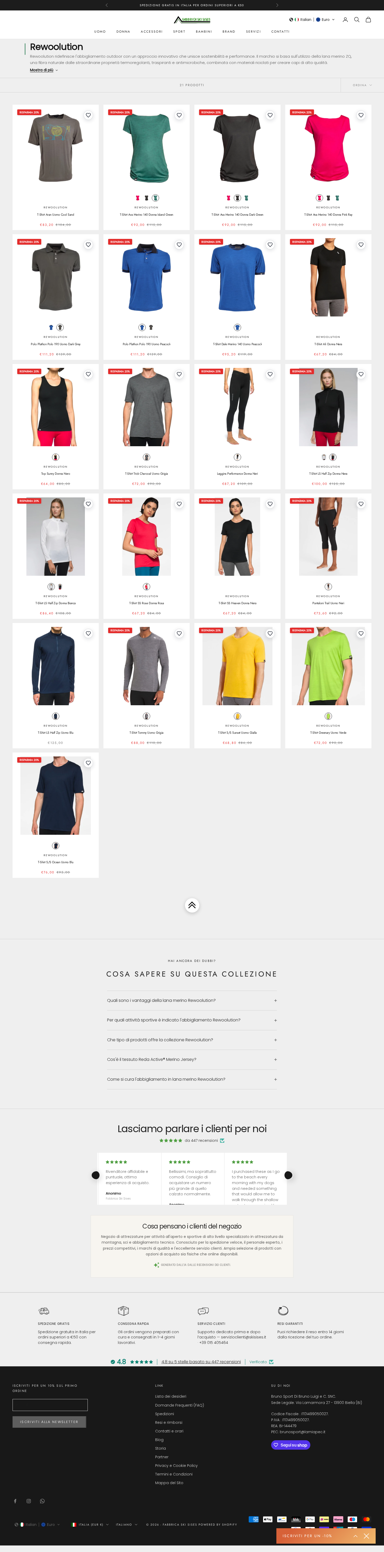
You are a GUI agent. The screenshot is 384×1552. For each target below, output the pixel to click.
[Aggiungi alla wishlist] (88, 115)
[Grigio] (146, 198)
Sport (179, 31)
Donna (124, 31)
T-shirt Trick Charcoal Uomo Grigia (146, 473)
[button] (312, 19)
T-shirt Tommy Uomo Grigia (147, 732)
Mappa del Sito (169, 1482)
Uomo (100, 31)
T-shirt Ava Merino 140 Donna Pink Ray (328, 214)
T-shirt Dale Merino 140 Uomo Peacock (237, 344)
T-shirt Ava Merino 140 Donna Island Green (146, 214)
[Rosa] (137, 198)
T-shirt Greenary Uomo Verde (328, 732)
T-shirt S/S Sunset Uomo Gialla (237, 732)
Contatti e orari (169, 1431)
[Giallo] (237, 716)
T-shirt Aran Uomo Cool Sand (55, 214)
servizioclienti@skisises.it (243, 1337)
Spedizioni (164, 1413)
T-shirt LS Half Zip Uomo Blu (55, 732)
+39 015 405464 (213, 1342)
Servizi (253, 31)
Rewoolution (56, 207)
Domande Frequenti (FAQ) (179, 1405)
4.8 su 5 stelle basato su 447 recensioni (201, 1362)
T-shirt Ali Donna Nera (328, 344)
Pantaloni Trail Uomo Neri (328, 603)
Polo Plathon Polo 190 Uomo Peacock (147, 344)
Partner (161, 1457)
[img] (171, 1140)
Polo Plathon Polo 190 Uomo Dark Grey (55, 344)
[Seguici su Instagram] (28, 1501)
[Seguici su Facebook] (15, 1501)
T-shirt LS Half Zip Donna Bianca (56, 603)
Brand (229, 31)
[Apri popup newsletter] (355, 1536)
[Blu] (51, 327)
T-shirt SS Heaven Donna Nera (238, 603)
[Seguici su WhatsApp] (42, 1501)
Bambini (204, 31)
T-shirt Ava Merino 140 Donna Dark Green (237, 214)
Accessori (151, 31)
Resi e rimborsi (168, 1422)
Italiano (124, 1524)
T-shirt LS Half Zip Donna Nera (328, 473)
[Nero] (55, 457)
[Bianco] (324, 457)
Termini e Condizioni (174, 1474)
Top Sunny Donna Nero (55, 473)
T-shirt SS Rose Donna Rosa (146, 603)
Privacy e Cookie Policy (176, 1465)
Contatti (280, 31)
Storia (160, 1448)
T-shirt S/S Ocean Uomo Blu (55, 862)
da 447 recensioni (201, 1140)
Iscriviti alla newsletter (49, 1421)
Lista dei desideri (170, 1396)
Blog (159, 1439)
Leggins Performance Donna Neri (237, 473)
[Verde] (155, 198)
